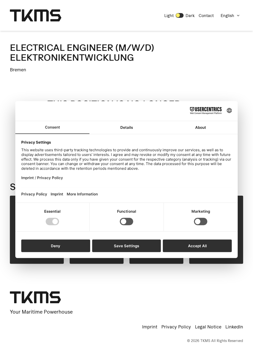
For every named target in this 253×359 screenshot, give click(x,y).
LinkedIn (234, 326)
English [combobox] (227, 15)
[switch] (180, 15)
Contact (206, 15)
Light (169, 15)
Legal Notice (208, 326)
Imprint (149, 326)
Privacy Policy (176, 326)
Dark (190, 15)
